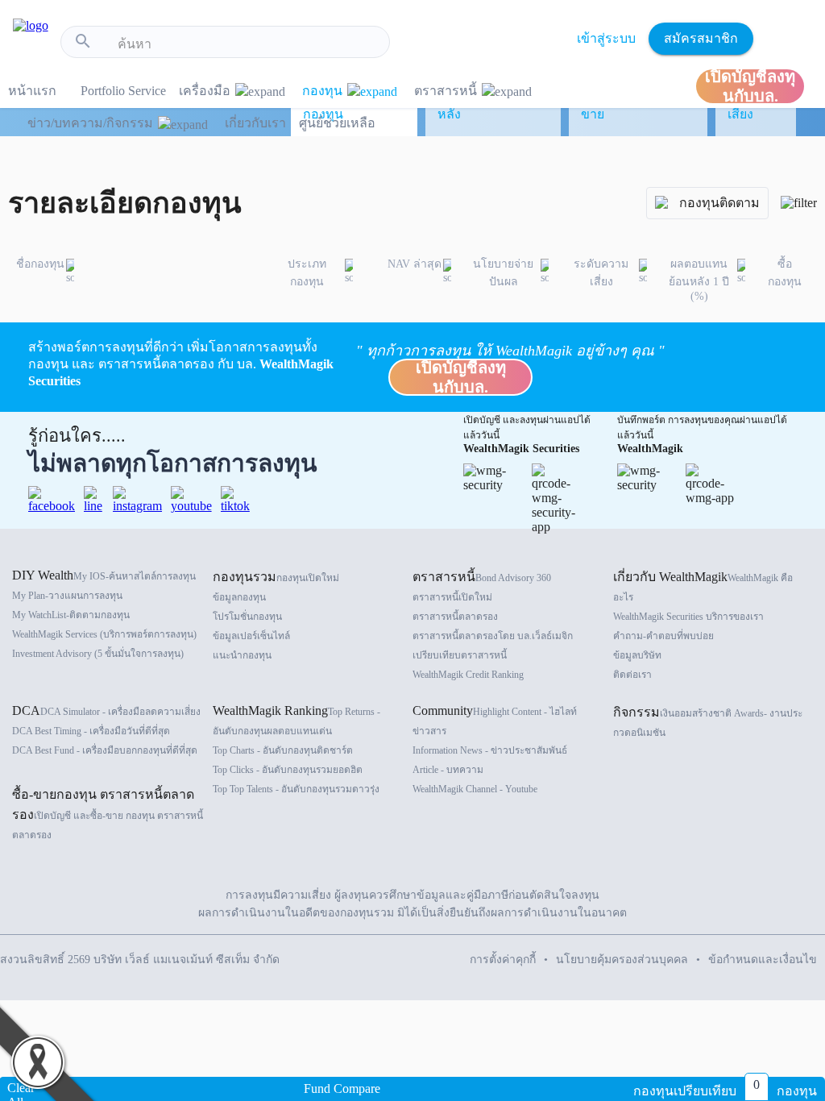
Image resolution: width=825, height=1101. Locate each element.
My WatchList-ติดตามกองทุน (71, 615)
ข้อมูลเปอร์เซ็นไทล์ (251, 636)
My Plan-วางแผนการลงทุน (67, 595)
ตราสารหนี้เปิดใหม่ (452, 597)
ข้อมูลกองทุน (239, 597)
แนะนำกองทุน (242, 655)
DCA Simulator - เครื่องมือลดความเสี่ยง (120, 711)
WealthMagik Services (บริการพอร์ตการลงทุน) (104, 634)
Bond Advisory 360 (513, 578)
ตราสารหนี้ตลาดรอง (455, 616)
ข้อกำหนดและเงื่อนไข (762, 960)
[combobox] (248, 44)
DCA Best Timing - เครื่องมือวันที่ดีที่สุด (91, 731)
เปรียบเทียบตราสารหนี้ (459, 655)
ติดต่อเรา (632, 674)
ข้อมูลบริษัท (637, 655)
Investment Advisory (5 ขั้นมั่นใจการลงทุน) (98, 653)
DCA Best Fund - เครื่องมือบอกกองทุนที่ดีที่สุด (104, 750)
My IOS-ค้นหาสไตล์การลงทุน (134, 576)
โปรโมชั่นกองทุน (247, 616)
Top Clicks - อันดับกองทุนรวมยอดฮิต (288, 769)
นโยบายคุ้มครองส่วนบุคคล (622, 960)
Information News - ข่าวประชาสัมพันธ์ (489, 750)
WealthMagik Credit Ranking (468, 674)
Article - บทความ (447, 769)
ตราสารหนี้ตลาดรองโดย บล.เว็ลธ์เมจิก (492, 636)
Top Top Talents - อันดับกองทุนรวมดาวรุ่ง (296, 789)
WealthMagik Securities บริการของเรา (688, 616)
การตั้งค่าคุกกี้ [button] (503, 960)
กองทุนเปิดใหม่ (307, 578)
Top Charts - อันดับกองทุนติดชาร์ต (283, 750)
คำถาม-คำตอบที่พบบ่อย (663, 636)
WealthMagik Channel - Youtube (474, 789)
